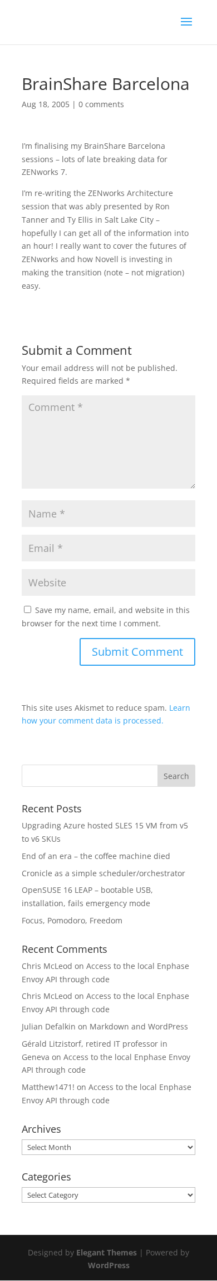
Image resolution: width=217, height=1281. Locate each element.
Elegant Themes (106, 1252)
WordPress (109, 1265)
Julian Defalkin (49, 1026)
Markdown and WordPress (139, 1026)
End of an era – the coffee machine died (96, 856)
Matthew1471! (48, 1087)
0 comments (101, 104)
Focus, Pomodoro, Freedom (72, 920)
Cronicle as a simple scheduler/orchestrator (103, 873)
